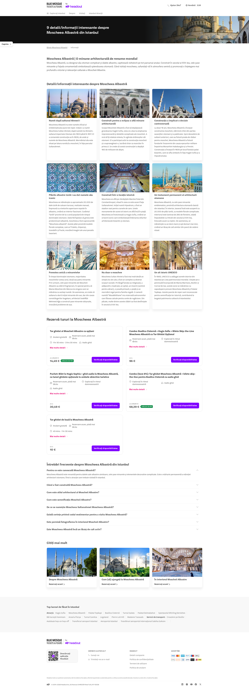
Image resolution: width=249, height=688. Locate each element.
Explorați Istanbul (57, 13)
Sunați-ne (95, 655)
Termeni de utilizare (138, 663)
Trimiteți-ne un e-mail (100, 659)
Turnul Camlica (90, 617)
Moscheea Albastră (77, 613)
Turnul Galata (128, 613)
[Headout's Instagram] (187, 684)
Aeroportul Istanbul (109, 621)
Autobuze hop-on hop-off (58, 621)
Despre (72, 13)
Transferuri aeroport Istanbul (84, 621)
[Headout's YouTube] (191, 684)
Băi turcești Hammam (56, 617)
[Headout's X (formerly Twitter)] (200, 684)
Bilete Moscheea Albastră (57, 47)
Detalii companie (137, 655)
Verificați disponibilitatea (106, 359)
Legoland (104, 617)
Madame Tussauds (135, 617)
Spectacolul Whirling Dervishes (171, 613)
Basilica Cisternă (112, 613)
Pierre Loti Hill (118, 617)
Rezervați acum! (56, 584)
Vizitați (82, 13)
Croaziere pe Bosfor (175, 617)
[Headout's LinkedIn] (182, 684)
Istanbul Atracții (96, 13)
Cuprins (5, 44)
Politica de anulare (138, 667)
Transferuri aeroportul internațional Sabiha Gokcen (143, 621)
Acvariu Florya (75, 617)
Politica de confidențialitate (142, 659)
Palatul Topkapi (95, 613)
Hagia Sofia (60, 613)
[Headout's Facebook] (196, 684)
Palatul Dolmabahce (146, 613)
